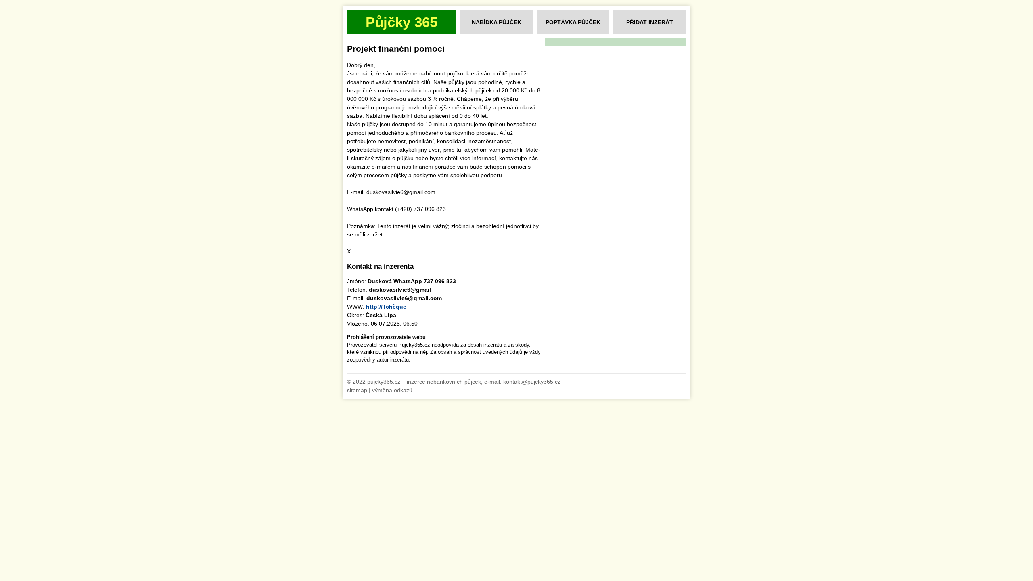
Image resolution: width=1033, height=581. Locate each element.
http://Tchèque (386, 306)
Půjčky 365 (401, 22)
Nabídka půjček (496, 22)
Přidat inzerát (649, 22)
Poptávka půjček (573, 22)
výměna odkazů (392, 390)
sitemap (357, 390)
